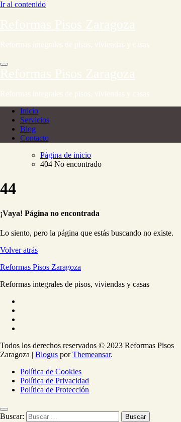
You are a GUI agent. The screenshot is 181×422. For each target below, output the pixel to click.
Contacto (34, 138)
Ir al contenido (23, 4)
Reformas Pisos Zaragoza (67, 24)
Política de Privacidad (54, 380)
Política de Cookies (50, 371)
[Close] (4, 409)
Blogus (46, 354)
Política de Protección (54, 389)
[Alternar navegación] (4, 64)
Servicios (34, 120)
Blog (28, 129)
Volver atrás (19, 250)
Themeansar (91, 354)
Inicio (29, 111)
